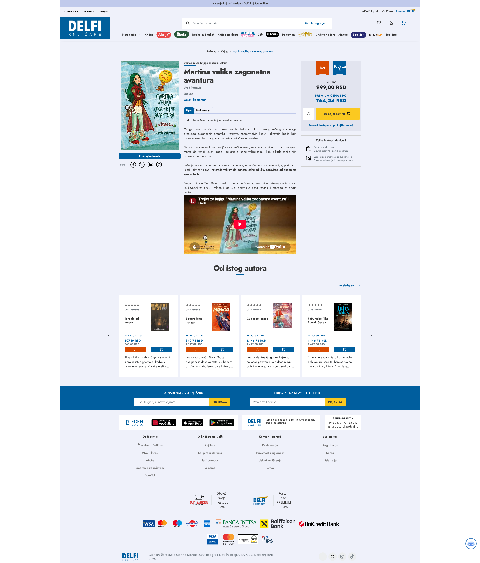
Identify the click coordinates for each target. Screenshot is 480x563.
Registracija (330, 445)
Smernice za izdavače (150, 468)
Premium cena (327, 95)
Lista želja (330, 460)
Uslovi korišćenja (270, 460)
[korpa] (161, 349)
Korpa (330, 453)
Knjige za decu (228, 34)
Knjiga (224, 51)
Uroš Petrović (193, 88)
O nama (210, 468)
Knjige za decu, (209, 63)
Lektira (223, 63)
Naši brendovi (210, 460)
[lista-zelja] (135, 349)
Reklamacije (270, 445)
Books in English (203, 34)
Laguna (188, 94)
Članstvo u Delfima (150, 445)
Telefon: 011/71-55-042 (343, 422)
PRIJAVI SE (335, 402)
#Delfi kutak (150, 453)
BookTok (358, 34)
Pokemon (288, 34)
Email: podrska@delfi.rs (343, 426)
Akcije (150, 460)
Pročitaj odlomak (149, 156)
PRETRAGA (219, 402)
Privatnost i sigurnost (270, 453)
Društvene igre (325, 34)
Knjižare (210, 445)
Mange (343, 34)
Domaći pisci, (192, 63)
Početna (211, 51)
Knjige (149, 34)
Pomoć (270, 468)
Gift (260, 34)
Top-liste (391, 34)
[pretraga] (187, 23)
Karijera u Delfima (210, 453)
